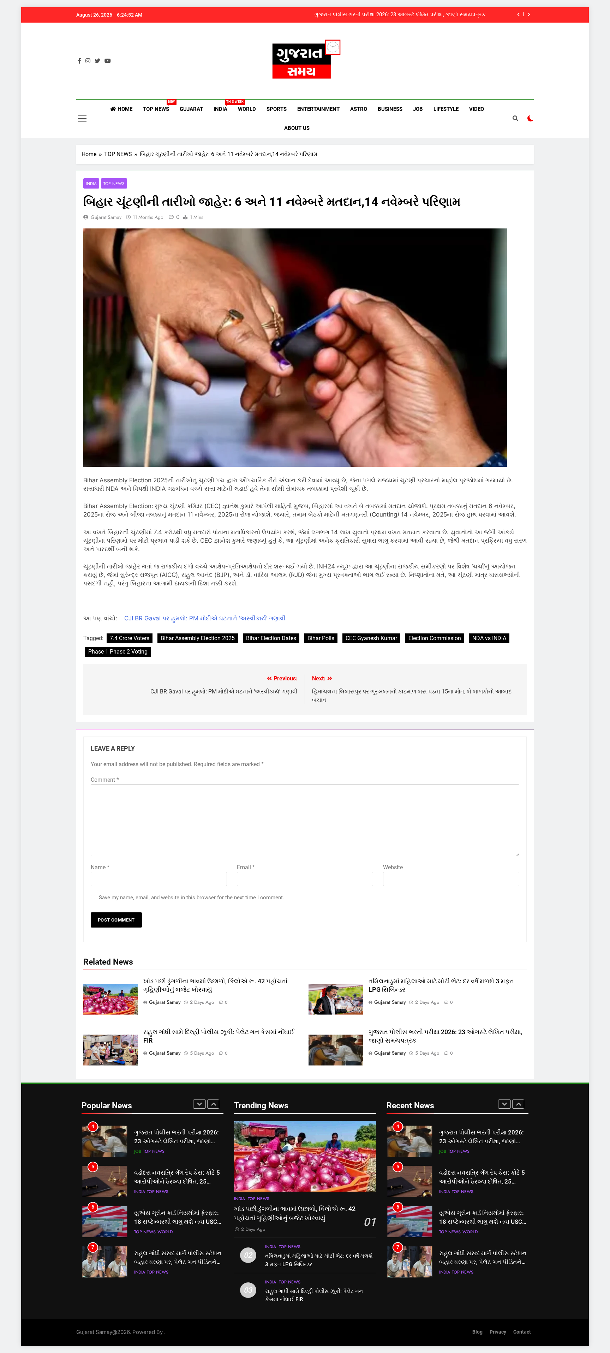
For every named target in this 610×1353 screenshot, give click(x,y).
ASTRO (358, 109)
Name (100, 867)
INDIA (223, 106)
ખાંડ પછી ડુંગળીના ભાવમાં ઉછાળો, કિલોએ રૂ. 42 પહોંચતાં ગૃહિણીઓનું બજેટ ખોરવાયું (395, 15)
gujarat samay (106, 217)
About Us (297, 128)
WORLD (247, 109)
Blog (477, 1332)
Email (246, 867)
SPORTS (277, 109)
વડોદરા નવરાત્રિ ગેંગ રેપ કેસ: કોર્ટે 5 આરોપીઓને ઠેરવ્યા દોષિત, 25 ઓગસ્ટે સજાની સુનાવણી (177, 1142)
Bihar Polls (320, 638)
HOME (124, 109)
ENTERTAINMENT (318, 109)
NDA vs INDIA (489, 638)
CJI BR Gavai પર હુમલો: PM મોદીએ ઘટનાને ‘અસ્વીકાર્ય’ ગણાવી (205, 618)
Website (393, 867)
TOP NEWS (158, 106)
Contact (522, 1332)
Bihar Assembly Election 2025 (198, 638)
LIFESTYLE (446, 109)
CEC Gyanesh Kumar (371, 638)
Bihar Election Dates (271, 638)
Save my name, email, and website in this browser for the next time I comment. (191, 897)
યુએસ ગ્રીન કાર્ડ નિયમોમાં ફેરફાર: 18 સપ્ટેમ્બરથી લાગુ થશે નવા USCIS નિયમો (178, 1182)
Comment (105, 779)
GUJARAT (191, 109)
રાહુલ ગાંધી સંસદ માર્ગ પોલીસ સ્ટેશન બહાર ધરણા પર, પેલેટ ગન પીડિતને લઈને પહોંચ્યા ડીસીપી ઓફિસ (178, 1222)
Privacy (498, 1332)
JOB (418, 109)
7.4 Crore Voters (129, 638)
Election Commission (434, 638)
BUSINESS (390, 109)
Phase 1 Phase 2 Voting (118, 651)
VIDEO (476, 109)
